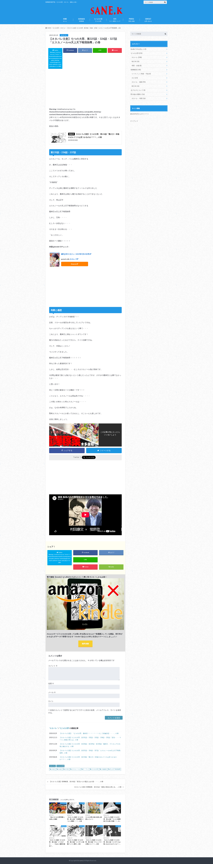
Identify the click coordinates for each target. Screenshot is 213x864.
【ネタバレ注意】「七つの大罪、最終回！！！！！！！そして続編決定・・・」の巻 (89, 733)
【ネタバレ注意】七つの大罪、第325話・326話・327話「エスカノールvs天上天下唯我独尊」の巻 (90, 751)
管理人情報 (131, 20)
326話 (60, 769)
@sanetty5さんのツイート (139, 114)
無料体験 (85, 644)
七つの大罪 (98, 20)
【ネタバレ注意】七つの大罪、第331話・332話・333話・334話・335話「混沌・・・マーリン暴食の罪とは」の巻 (90, 738)
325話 (53, 769)
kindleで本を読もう (138, 49)
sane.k (82, 860)
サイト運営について (114, 20)
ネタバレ (53, 728)
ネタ (135, 78)
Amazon (73, 264)
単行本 (135, 61)
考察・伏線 (136, 65)
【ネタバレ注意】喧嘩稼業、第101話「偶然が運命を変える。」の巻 (97, 787)
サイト (51, 701)
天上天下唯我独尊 (115, 769)
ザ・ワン (85, 769)
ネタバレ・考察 (138, 98)
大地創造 (104, 769)
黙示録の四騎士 (138, 94)
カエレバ (73, 259)
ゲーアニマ (134, 121)
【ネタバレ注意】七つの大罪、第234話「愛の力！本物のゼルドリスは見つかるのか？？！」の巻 (88, 758)
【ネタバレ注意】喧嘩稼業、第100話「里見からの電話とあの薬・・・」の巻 (76, 781)
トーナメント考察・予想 (141, 74)
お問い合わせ (148, 20)
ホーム (65, 20)
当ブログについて (138, 90)
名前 (51, 683)
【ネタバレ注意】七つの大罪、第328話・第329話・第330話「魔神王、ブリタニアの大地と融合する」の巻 (90, 745)
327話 (67, 769)
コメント (52, 666)
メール (52, 692)
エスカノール (76, 769)
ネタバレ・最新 (138, 82)
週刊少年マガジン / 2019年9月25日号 (75, 254)
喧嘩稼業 (81, 20)
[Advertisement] (85, 86)
